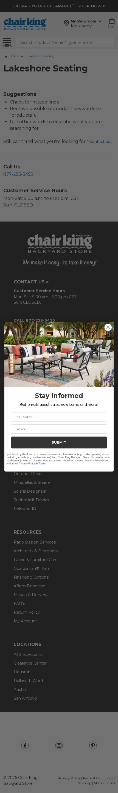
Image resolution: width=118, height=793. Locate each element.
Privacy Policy (27, 463)
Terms (42, 463)
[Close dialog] (108, 327)
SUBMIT (59, 442)
